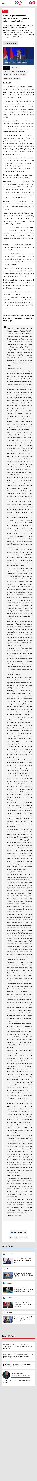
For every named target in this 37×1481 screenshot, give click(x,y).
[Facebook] (26, 1237)
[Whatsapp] (16, 1237)
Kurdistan (6, 68)
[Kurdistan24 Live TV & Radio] (33, 2)
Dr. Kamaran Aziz (20, 1232)
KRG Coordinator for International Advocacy (15, 71)
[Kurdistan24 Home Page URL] (18, 3)
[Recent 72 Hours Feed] (30, 2)
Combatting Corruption (20, 75)
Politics (5, 11)
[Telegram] (11, 1237)
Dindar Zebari (15, 68)
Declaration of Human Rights (12, 78)
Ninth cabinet (7, 75)
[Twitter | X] (21, 1237)
